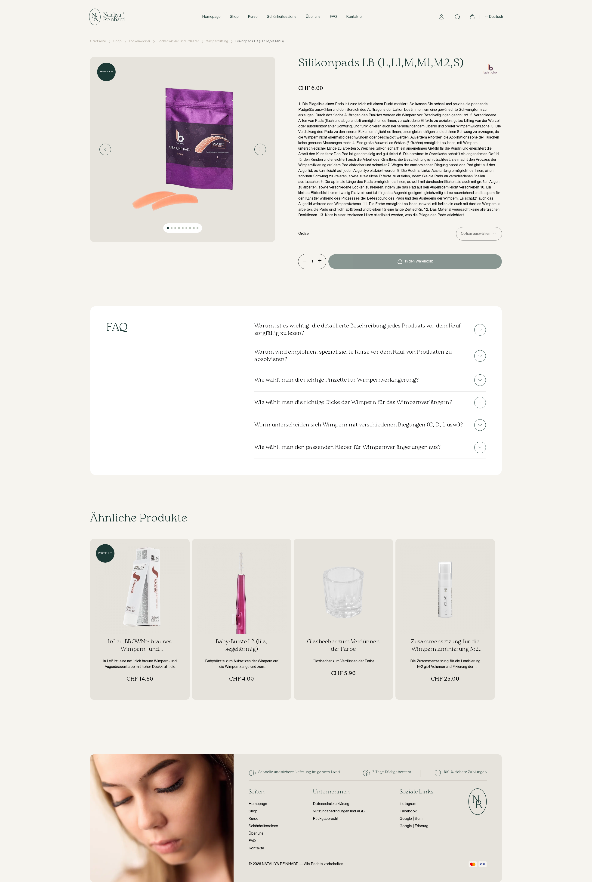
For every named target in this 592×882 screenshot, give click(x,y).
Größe (303, 233)
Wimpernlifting (217, 41)
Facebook (408, 811)
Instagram (408, 804)
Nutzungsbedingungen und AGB (339, 811)
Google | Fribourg (414, 826)
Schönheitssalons (281, 17)
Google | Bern (411, 818)
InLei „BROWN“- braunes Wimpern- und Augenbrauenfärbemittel (140, 649)
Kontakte (354, 17)
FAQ (333, 17)
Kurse (253, 17)
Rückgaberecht (325, 818)
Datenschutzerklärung (331, 804)
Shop (234, 17)
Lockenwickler (139, 41)
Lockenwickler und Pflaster (178, 41)
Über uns (313, 17)
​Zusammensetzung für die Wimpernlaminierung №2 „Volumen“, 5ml (445, 649)
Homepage (211, 17)
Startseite (98, 41)
